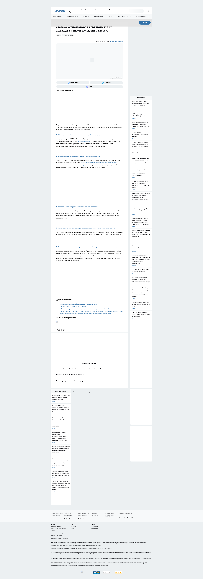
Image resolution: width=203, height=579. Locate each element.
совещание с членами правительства (80, 165)
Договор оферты (94, 526)
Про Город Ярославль (55, 515)
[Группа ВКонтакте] (72, 82)
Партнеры (53, 530)
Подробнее (92, 553)
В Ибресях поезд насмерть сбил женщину (73, 306)
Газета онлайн (99, 10)
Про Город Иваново (109, 513)
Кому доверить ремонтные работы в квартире (70, 381)
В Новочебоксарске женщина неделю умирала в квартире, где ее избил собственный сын (88, 309)
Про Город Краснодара (83, 518)
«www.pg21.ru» (61, 533)
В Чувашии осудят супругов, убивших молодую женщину (77, 207)
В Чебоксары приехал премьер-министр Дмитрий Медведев (78, 156)
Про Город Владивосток (69, 518)
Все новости (73, 10)
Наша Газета (94, 513)
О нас (72, 524)
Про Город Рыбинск (82, 515)
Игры (70, 12)
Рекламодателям (114, 10)
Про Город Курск (68, 515)
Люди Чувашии (86, 10)
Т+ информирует (98, 16)
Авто (59, 35)
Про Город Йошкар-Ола (83, 513)
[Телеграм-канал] (106, 82)
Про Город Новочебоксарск (57, 513)
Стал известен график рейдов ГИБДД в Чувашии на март (78, 304)
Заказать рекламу (141, 16)
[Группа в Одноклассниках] (124, 517)
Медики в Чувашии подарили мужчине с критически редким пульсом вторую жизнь (81, 369)
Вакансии (110, 16)
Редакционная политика (56, 526)
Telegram (53, 524)
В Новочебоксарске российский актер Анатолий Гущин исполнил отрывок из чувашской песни (91, 311)
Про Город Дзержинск (56, 518)
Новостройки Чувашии (124, 16)
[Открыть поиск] (147, 10)
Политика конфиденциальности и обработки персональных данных (66, 556)
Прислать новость (136, 11)
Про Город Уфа (95, 515)
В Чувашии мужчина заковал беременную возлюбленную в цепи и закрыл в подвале (87, 247)
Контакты (93, 524)
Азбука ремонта (57, 16)
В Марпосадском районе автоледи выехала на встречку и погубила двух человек (85, 228)
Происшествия (68, 35)
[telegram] (64, 330)
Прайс (72, 528)
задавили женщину (84, 141)
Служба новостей (116, 41)
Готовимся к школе (72, 16)
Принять (145, 22)
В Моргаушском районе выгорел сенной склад (70, 375)
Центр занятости (86, 162)
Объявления (73, 526)
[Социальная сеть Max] (89, 86)
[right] (150, 16)
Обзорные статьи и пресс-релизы (58, 528)
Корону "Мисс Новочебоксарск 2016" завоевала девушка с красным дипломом (85, 313)
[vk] (58, 330)
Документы (85, 16)
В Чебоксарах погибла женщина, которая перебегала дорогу (78, 135)
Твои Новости (67, 513)
